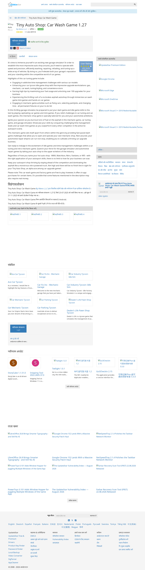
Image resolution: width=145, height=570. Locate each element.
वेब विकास (115, 174)
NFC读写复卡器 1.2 (83, 371)
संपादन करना (33, 56)
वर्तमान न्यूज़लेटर (103, 196)
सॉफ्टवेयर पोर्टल (124, 536)
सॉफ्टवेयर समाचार (58, 536)
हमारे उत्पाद (44, 4)
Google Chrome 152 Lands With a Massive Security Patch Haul (72, 458)
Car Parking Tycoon (46, 307)
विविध (122, 174)
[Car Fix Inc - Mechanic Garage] (50, 275)
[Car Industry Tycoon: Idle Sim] (80, 275)
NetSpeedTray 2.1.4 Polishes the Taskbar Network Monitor (115, 458)
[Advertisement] (50, 243)
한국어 (60, 524)
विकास (100, 166)
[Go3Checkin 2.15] (105, 362)
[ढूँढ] (135, 4)
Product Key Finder (16, 545)
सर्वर (120, 170)
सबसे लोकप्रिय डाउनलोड (56, 4)
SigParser (12, 559)
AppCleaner (13, 562)
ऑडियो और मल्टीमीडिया (106, 162)
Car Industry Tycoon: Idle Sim (79, 285)
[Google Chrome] (107, 79)
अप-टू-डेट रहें (14, 338)
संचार (124, 162)
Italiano (45, 524)
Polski (78, 524)
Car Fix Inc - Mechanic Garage (47, 285)
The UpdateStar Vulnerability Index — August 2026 (70, 490)
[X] (14, 48)
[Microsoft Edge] (107, 90)
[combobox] (112, 4)
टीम (98, 542)
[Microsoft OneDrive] (109, 99)
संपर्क (32, 542)
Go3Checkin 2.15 (104, 371)
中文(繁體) (66, 527)
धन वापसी (33, 553)
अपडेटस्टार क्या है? (103, 536)
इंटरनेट (110, 170)
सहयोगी (77, 542)
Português (86, 524)
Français (36, 524)
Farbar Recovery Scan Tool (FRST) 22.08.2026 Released (112, 490)
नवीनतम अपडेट (69, 4)
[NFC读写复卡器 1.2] (83, 362)
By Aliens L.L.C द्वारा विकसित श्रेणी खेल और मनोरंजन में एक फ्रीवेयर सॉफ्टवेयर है (63, 188)
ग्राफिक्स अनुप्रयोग (128, 166)
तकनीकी (22, 56)
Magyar (74, 527)
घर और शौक (102, 170)
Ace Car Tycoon (15, 282)
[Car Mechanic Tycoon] (20, 300)
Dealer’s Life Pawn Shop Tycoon (78, 311)
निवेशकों (99, 546)
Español (28, 524)
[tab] (12, 56)
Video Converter (15, 555)
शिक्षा (105, 166)
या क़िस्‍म (12, 56)
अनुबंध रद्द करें (34, 549)
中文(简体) (132, 524)
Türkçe (113, 524)
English (11, 524)
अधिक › (100, 149)
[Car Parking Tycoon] (48, 300)
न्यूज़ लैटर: (50, 515)
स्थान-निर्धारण (123, 542)
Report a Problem (25, 48)
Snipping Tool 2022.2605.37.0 (37, 373)
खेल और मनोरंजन (114, 166)
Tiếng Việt (122, 524)
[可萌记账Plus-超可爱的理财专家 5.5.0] (127, 363)
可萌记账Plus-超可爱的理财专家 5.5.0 (127, 375)
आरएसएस (56, 542)
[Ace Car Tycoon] (17, 274)
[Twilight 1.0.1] (60, 360)
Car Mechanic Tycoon (18, 307)
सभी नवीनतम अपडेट (72, 386)
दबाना (98, 539)
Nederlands (69, 524)
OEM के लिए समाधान (82, 539)
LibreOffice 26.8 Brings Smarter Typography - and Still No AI (23, 458)
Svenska (105, 524)
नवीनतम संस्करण (18, 42)
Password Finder (15, 549)
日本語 (53, 524)
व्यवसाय (117, 162)
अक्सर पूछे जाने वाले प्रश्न (38, 539)
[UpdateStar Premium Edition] (112, 65)
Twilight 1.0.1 (58, 368)
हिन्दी (81, 527)
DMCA (33, 536)
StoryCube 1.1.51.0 (17, 372)
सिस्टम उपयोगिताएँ (104, 174)
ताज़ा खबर (79, 4)
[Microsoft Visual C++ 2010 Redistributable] (118, 110)
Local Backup (14, 552)
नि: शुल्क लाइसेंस (124, 546)
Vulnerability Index (61, 539)
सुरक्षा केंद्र (34, 556)
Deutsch (19, 524)
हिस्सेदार (77, 536)
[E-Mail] (18, 48)
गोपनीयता (33, 546)
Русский (96, 524)
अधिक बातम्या (72, 500)
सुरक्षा (116, 170)
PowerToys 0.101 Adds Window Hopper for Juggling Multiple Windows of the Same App (28, 491)
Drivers (11, 542)
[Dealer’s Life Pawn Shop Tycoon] (80, 301)
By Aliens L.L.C (21, 29)
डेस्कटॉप (130, 162)
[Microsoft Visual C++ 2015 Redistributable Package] (121, 127)
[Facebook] (11, 48)
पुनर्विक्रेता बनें (123, 539)
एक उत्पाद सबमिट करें (126, 549)
